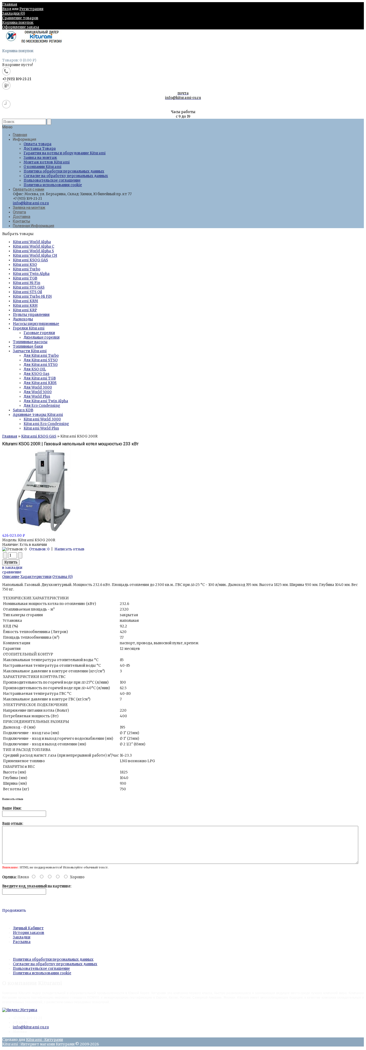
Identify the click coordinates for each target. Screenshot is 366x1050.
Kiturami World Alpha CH (35, 255)
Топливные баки (28, 346)
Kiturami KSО (25, 264)
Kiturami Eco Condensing (46, 423)
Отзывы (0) (62, 576)
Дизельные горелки (41, 337)
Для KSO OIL (35, 369)
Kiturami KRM (25, 301)
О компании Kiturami (42, 166)
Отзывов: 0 (39, 549)
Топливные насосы (30, 342)
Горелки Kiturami (28, 328)
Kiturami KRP (25, 310)
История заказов (28, 932)
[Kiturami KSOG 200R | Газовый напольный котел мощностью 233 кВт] (43, 531)
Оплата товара (37, 144)
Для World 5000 (38, 392)
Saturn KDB (23, 410)
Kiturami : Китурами (44, 1039)
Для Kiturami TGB (40, 378)
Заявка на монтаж (40, 157)
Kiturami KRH (25, 305)
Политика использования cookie (53, 185)
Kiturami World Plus (41, 428)
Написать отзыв (69, 549)
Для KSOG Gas (36, 373)
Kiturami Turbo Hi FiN (32, 296)
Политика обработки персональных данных (64, 171)
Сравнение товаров (20, 18)
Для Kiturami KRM (40, 383)
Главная (9, 4)
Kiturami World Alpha (32, 242)
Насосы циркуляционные (36, 323)
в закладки (12, 567)
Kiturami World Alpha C (33, 246)
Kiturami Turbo (26, 269)
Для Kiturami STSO (41, 360)
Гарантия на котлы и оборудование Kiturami (65, 153)
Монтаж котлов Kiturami (47, 162)
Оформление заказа (20, 27)
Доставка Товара (40, 148)
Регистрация (31, 9)
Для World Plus (37, 396)
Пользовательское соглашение (52, 180)
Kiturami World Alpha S (33, 251)
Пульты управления (31, 314)
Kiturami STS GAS (28, 287)
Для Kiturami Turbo (41, 355)
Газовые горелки (39, 333)
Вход (6, 9)
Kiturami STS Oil (27, 292)
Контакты (21, 221)
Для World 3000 (38, 387)
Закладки (21, 937)
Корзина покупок (17, 22)
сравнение (11, 572)
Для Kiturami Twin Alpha (46, 401)
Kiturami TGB (25, 278)
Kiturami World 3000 (42, 419)
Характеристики (35, 576)
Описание (11, 576)
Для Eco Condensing (42, 405)
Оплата (19, 212)
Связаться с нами (28, 189)
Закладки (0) (13, 13)
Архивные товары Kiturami (38, 414)
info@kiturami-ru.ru (31, 203)
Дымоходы (23, 319)
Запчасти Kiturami (30, 351)
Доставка (21, 216)
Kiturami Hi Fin (26, 283)
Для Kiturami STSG (41, 364)
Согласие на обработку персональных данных (66, 176)
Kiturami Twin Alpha (31, 273)
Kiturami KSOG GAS (30, 260)
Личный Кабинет (28, 928)
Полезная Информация (33, 226)
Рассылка (22, 942)
